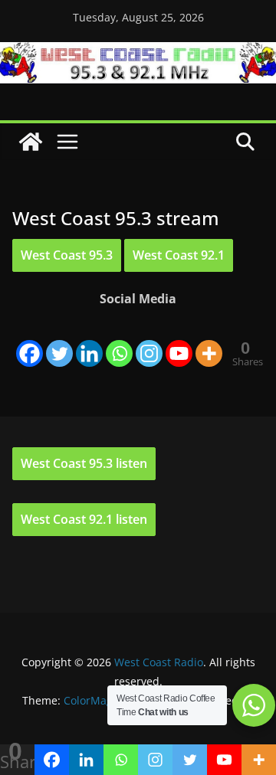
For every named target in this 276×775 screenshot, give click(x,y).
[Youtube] (179, 341)
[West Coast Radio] (138, 52)
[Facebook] (29, 341)
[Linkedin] (89, 341)
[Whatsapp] (119, 341)
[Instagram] (149, 341)
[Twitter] (59, 341)
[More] (209, 341)
